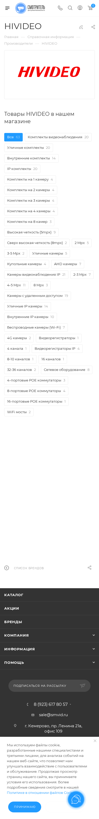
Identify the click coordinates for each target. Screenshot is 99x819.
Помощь (14, 662)
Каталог (13, 595)
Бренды (13, 622)
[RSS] (81, 27)
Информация (19, 649)
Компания (16, 635)
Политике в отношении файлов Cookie (41, 792)
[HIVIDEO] (49, 70)
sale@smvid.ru (53, 714)
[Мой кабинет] (80, 8)
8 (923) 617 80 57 (51, 704)
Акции (11, 608)
